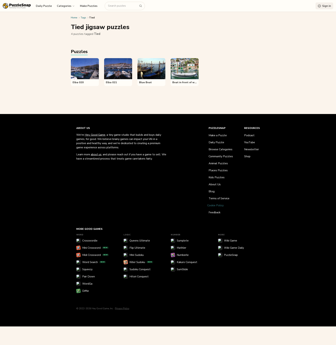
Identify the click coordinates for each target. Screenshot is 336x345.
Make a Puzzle (218, 135)
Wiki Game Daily (234, 248)
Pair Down (88, 276)
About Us (215, 184)
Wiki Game (230, 240)
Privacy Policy (122, 308)
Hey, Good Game (95, 135)
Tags (83, 17)
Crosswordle (89, 240)
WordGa (87, 283)
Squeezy (87, 269)
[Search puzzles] (140, 6)
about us (96, 154)
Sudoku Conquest (140, 269)
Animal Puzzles (218, 163)
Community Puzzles (221, 156)
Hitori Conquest (139, 276)
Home (74, 17)
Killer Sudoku (141, 262)
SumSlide (182, 269)
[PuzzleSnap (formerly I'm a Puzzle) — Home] (17, 5)
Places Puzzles (218, 170)
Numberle (183, 255)
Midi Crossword (95, 255)
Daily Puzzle (44, 6)
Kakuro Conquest (187, 262)
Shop (247, 156)
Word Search (93, 262)
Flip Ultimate (137, 248)
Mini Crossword (95, 248)
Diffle (85, 291)
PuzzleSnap (231, 255)
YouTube (249, 142)
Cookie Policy (215, 205)
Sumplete (183, 240)
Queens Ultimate (140, 240)
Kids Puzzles (217, 177)
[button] (66, 5)
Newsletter (251, 149)
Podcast (249, 135)
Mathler (181, 248)
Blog (212, 191)
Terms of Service (219, 198)
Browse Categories (220, 149)
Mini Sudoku (137, 255)
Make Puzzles (88, 6)
